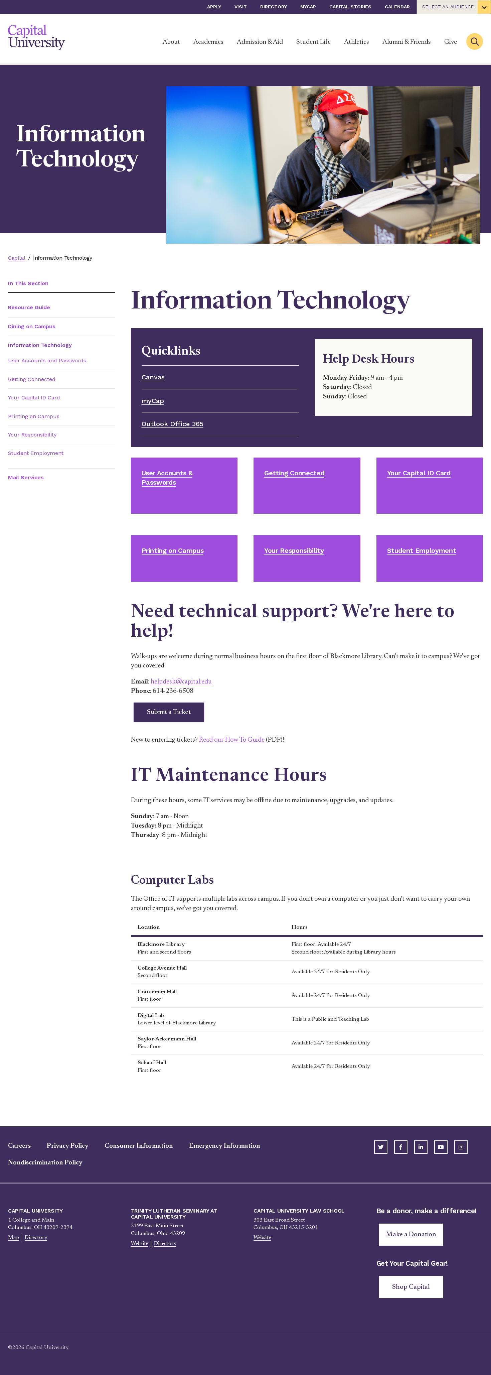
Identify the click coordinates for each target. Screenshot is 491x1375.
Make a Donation (411, 1234)
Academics (208, 42)
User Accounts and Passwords (47, 360)
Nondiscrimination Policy (45, 1162)
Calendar (397, 6)
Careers (19, 1146)
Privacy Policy (68, 1146)
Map (13, 1237)
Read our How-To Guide (232, 740)
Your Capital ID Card (34, 397)
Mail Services (26, 477)
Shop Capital (411, 1287)
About (171, 42)
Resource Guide (29, 307)
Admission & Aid (260, 42)
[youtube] (441, 1147)
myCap (308, 6)
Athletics (356, 42)
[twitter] (380, 1147)
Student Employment (35, 453)
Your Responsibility (32, 434)
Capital (16, 258)
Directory (273, 6)
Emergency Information (224, 1146)
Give (450, 42)
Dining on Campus (31, 326)
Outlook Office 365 (172, 424)
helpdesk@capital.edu (181, 681)
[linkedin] (421, 1147)
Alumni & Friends (406, 42)
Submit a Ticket (169, 712)
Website (139, 1243)
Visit (240, 6)
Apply (214, 6)
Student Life (313, 42)
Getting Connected (31, 379)
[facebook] (400, 1147)
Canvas (153, 377)
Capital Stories (350, 6)
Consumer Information (139, 1146)
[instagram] (461, 1147)
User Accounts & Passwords (167, 477)
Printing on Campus (33, 416)
